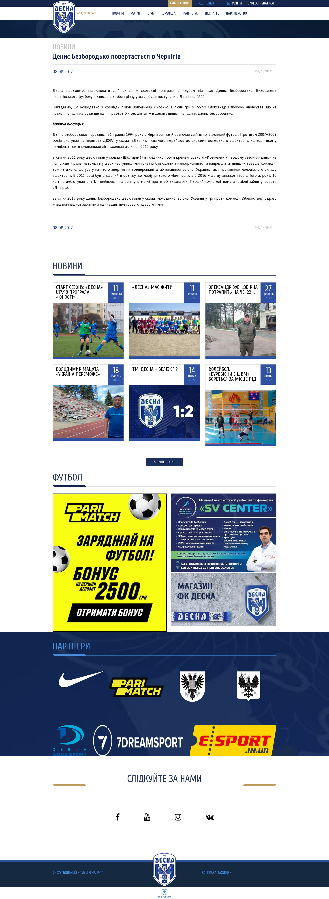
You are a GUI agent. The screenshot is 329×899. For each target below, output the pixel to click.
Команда (168, 13)
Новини (118, 13)
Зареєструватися (261, 3)
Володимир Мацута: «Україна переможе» (78, 371)
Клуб (150, 13)
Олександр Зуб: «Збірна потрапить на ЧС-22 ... (233, 289)
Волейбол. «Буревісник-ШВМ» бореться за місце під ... (232, 376)
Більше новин (164, 462)
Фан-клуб (190, 13)
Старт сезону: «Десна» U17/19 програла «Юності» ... (79, 292)
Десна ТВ (212, 13)
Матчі (135, 13)
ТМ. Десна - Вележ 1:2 (155, 369)
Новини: (64, 47)
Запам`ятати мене (148, 468)
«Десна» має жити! (153, 287)
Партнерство (236, 13)
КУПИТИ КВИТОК (180, 3)
